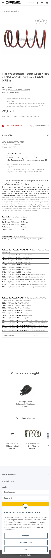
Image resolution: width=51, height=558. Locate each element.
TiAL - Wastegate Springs (20, 90)
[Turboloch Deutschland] (13, 2)
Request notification (25, 364)
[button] (37, 2)
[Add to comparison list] (38, 21)
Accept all (26, 536)
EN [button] (30, 2)
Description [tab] (7, 135)
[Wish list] (42, 2)
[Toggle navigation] (3, 1)
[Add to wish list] (44, 21)
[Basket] (46, 2)
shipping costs (24, 116)
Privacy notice (9, 530)
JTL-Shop (29, 555)
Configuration (26, 542)
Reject (25, 549)
